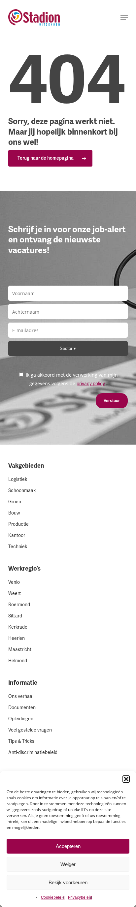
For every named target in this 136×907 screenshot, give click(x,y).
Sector (67, 348)
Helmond (17, 661)
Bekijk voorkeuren (68, 882)
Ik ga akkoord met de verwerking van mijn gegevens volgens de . (71, 379)
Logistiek (17, 479)
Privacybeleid (80, 897)
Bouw (14, 513)
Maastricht (19, 649)
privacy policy (91, 384)
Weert (14, 593)
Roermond (19, 605)
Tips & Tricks (21, 741)
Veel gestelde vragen (30, 730)
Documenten (22, 707)
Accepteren (68, 846)
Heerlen (16, 638)
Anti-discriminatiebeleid (32, 752)
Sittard (15, 616)
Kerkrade (17, 627)
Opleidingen (20, 719)
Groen (14, 502)
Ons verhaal (20, 696)
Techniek (17, 546)
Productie (18, 524)
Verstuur (112, 400)
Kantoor (16, 535)
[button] (126, 779)
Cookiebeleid (53, 897)
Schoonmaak (22, 490)
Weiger (68, 864)
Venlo (14, 582)
